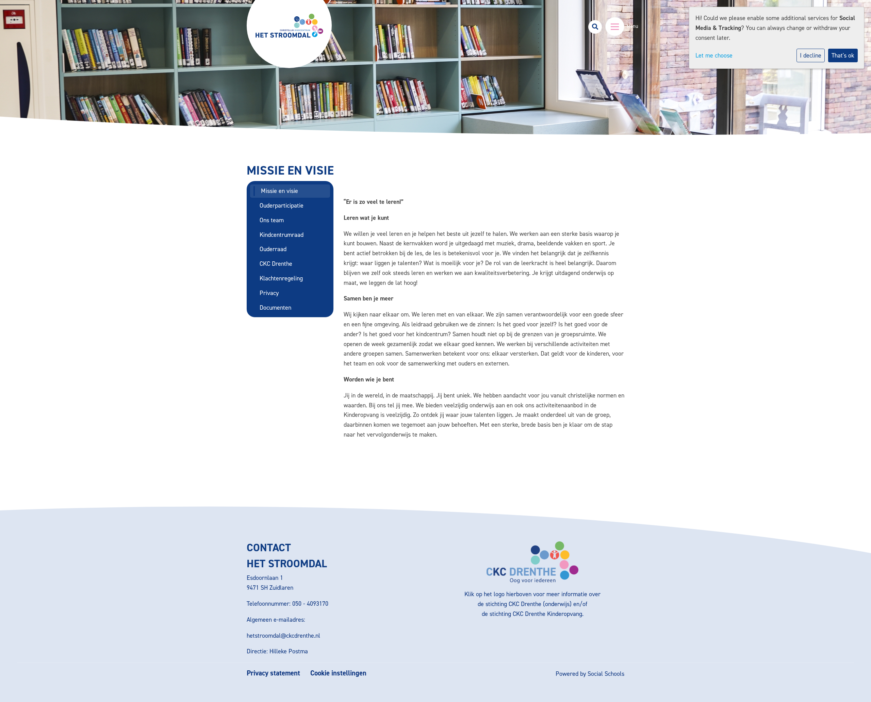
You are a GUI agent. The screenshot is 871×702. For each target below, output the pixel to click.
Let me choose (714, 55)
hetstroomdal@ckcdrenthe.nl (283, 636)
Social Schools (606, 674)
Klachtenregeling (281, 278)
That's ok (843, 55)
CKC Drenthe (276, 264)
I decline (810, 55)
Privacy (269, 293)
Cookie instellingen (338, 673)
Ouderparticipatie (281, 205)
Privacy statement (273, 673)
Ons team (272, 220)
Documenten (275, 308)
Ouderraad (273, 249)
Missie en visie (279, 191)
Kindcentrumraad (281, 235)
